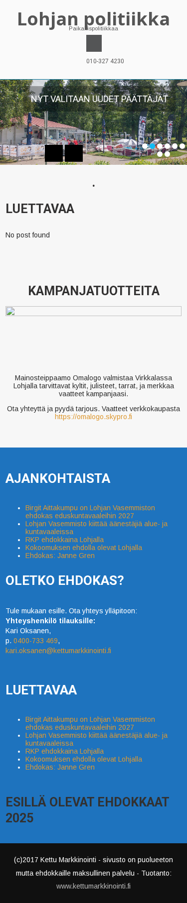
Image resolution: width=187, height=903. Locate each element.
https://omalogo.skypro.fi (93, 417)
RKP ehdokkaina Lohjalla (64, 540)
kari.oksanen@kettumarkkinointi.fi (58, 651)
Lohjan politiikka (93, 18)
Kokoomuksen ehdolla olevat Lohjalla (83, 548)
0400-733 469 (35, 641)
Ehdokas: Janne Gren (60, 556)
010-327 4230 (105, 61)
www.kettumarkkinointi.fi (93, 886)
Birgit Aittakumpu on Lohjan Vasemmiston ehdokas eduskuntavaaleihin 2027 (90, 512)
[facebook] (94, 43)
